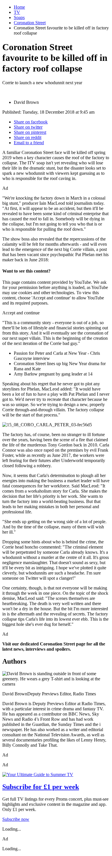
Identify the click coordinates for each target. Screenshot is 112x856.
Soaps (19, 17)
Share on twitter (28, 127)
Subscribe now (15, 819)
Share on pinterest (30, 132)
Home (19, 7)
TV (17, 12)
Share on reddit (27, 137)
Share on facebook (31, 121)
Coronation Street (30, 22)
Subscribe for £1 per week (40, 787)
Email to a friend (29, 142)
